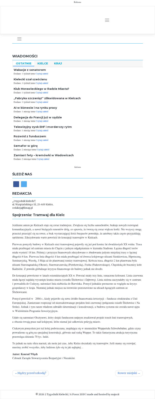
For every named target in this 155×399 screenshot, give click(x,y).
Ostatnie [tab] (23, 63)
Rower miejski (127, 373)
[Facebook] (16, 184)
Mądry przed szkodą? (31, 373)
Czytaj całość (42, 73)
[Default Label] (24, 184)
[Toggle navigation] (107, 20)
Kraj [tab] (58, 63)
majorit (115, 394)
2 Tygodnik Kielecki (56, 394)
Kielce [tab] (42, 63)
